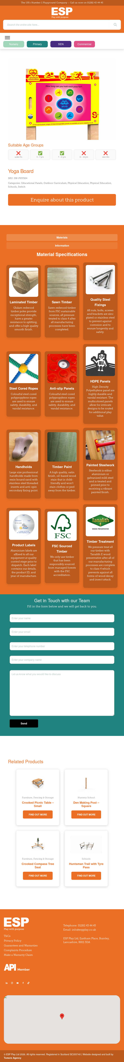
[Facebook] (23, 983)
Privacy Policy (12, 940)
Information (62, 245)
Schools (12, 187)
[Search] (115, 25)
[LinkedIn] (6, 983)
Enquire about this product (62, 200)
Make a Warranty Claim (18, 955)
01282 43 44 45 (95, 2)
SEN (61, 44)
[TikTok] (29, 983)
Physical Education (78, 183)
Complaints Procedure (18, 950)
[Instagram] (12, 983)
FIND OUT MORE (38, 814)
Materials (62, 237)
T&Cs (7, 936)
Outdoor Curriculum (55, 183)
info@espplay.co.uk (84, 929)
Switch (21, 187)
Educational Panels (31, 183)
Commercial (84, 44)
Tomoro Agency (12, 1057)
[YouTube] (17, 983)
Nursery (13, 44)
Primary (37, 44)
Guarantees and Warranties (21, 945)
